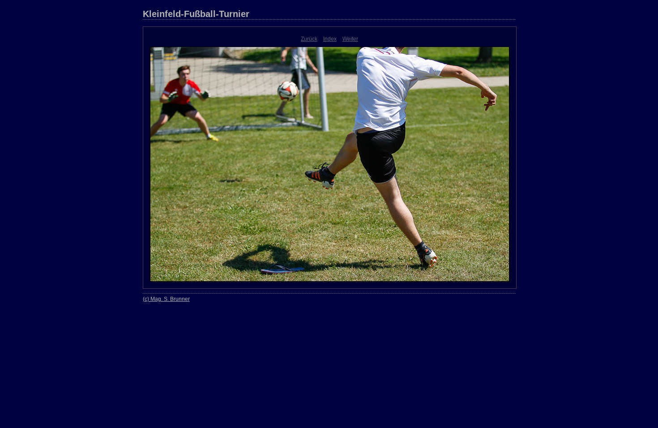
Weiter (350, 39)
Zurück (309, 39)
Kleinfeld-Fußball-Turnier (196, 14)
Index (330, 39)
